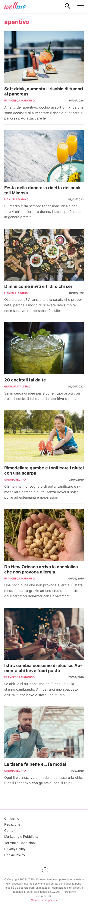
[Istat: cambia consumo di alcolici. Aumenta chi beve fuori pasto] (44, 634)
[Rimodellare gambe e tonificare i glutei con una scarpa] (44, 436)
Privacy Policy (14, 849)
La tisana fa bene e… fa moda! (35, 764)
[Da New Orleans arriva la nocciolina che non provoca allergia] (44, 535)
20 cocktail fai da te (25, 380)
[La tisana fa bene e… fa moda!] (44, 732)
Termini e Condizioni (20, 843)
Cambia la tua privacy (44, 900)
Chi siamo (11, 818)
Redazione (12, 824)
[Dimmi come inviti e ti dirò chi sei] (44, 255)
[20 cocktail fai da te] (44, 348)
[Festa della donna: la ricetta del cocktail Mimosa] (44, 156)
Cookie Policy (14, 855)
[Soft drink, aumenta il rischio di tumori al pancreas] (44, 57)
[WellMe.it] (15, 5)
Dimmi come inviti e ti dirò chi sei (38, 286)
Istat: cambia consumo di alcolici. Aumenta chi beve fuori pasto (43, 668)
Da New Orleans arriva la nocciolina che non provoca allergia (41, 569)
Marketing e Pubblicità (21, 837)
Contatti (10, 831)
